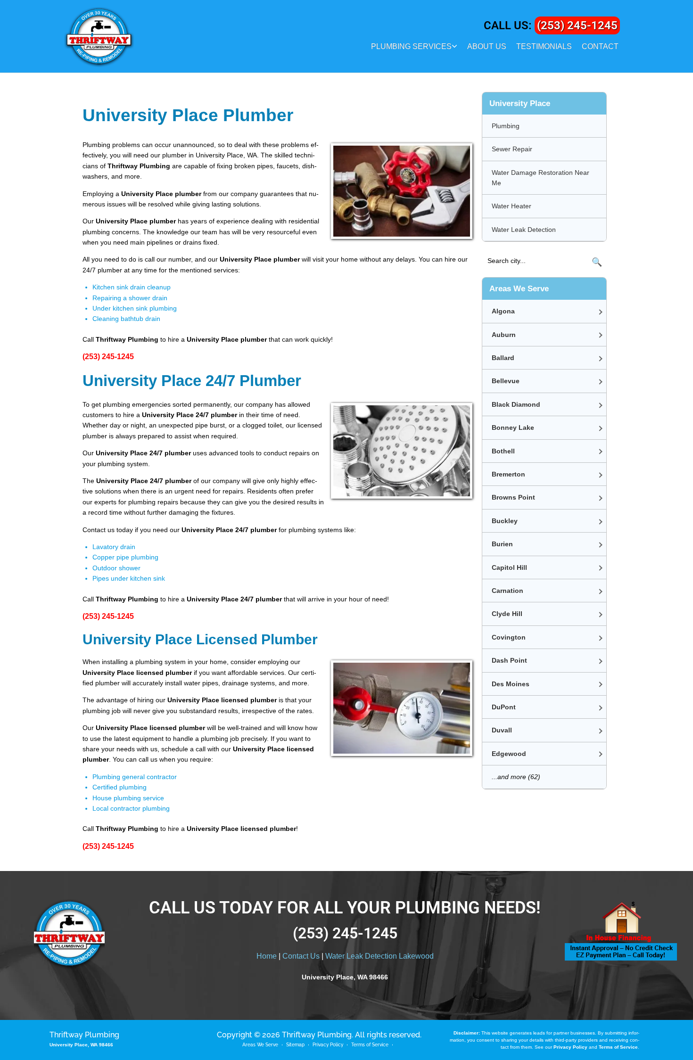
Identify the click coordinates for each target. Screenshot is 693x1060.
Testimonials (544, 46)
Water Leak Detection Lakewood (379, 956)
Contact (600, 46)
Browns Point (513, 497)
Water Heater (511, 206)
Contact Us (301, 956)
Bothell (503, 451)
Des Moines (510, 684)
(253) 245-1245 (577, 25)
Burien (502, 544)
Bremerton (508, 474)
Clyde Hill (507, 613)
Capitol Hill (509, 567)
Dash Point (509, 660)
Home (266, 956)
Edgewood (509, 753)
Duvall (502, 730)
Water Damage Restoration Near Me (540, 178)
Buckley (505, 521)
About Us (486, 46)
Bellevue (506, 381)
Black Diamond (516, 404)
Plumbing (506, 126)
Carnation (507, 590)
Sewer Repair (512, 149)
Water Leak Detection (524, 229)
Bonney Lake (513, 427)
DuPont (504, 707)
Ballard (503, 358)
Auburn (504, 334)
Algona (503, 311)
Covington (509, 637)
